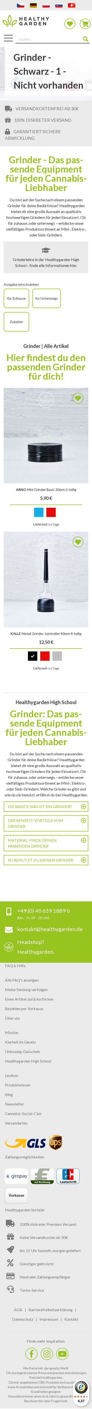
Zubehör (16, 322)
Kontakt (71, 1319)
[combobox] (52, 39)
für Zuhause (16, 298)
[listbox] (46, 513)
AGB (18, 1309)
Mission (11, 1032)
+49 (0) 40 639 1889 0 (43, 910)
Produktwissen (17, 1085)
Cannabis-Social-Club (23, 1113)
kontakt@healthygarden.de (50, 929)
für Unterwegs (46, 298)
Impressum (48, 1319)
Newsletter (14, 1104)
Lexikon (11, 1075)
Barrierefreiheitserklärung (50, 1309)
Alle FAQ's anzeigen (22, 980)
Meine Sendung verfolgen (26, 989)
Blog (9, 1094)
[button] (78, 398)
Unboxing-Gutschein (22, 1051)
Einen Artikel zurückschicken (29, 999)
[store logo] (46, 23)
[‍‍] (31, 1354)
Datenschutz (22, 1319)
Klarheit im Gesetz (20, 1042)
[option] (39, 512)
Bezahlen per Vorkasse (24, 1008)
